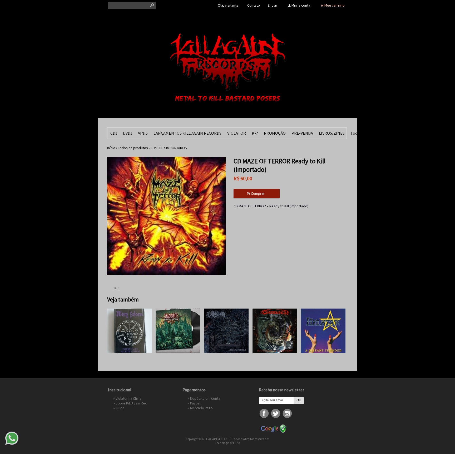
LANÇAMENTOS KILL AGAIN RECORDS (187, 133)
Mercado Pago (201, 408)
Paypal (195, 403)
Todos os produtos (133, 147)
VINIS (143, 133)
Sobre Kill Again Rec (131, 403)
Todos (356, 133)
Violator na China (128, 398)
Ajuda (120, 408)
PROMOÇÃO (275, 133)
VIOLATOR (236, 133)
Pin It (115, 288)
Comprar (256, 193)
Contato (253, 5)
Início (111, 147)
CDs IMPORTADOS (173, 147)
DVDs (127, 133)
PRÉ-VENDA (302, 133)
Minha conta (300, 5)
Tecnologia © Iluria (227, 443)
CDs (113, 133)
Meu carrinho (334, 5)
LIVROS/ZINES (332, 133)
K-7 (255, 133)
